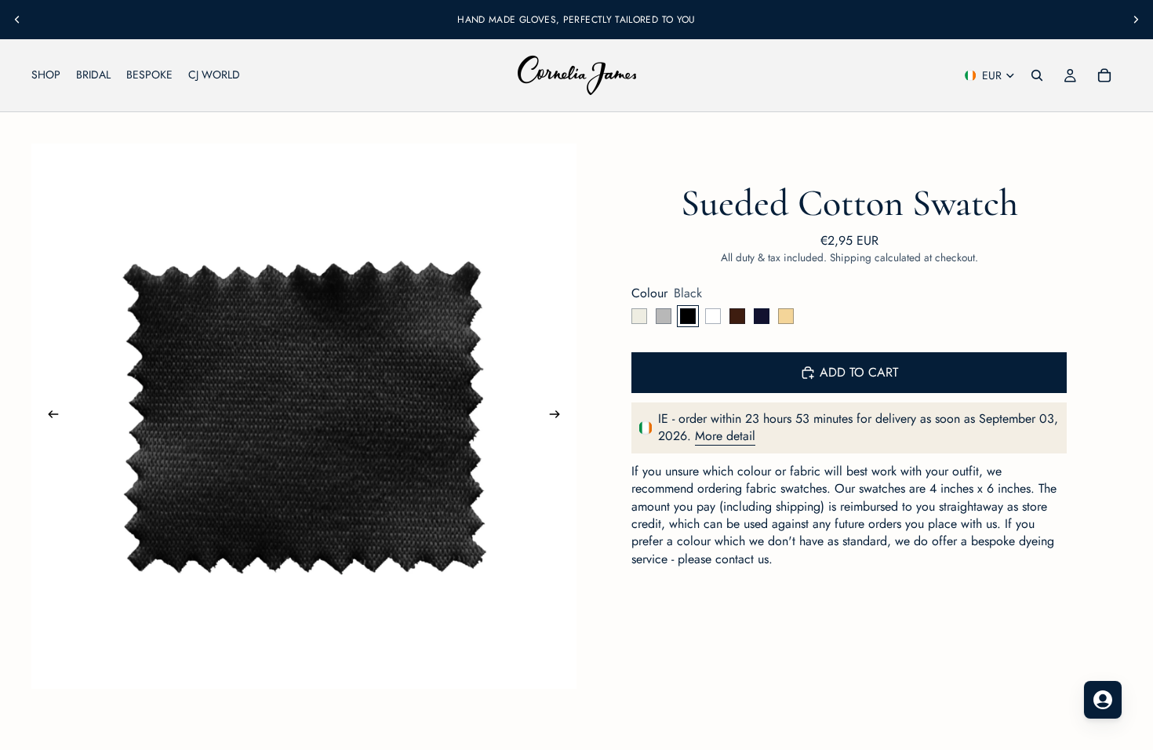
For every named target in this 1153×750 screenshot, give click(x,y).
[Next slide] (1135, 19)
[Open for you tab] (1103, 700)
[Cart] (1104, 75)
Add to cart (859, 372)
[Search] (1037, 75)
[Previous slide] (17, 19)
